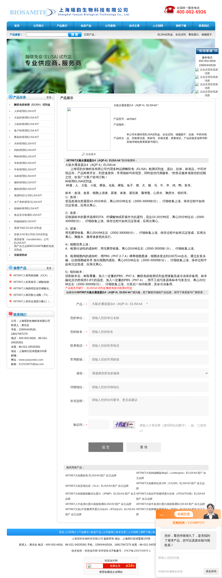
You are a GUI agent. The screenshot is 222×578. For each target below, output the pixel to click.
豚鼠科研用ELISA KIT (26, 137)
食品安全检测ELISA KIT (27, 214)
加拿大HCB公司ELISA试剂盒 (31, 234)
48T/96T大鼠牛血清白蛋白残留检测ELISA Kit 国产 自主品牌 (170, 504)
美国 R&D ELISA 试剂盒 (28, 227)
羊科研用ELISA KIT (25, 163)
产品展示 (83, 532)
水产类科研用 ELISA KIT (28, 201)
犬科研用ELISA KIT (25, 143)
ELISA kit (92, 288)
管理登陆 (103, 550)
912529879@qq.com (31, 364)
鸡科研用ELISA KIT (25, 150)
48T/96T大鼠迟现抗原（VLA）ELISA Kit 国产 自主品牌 (97, 485)
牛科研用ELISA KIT (25, 169)
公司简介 (71, 532)
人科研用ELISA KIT (25, 111)
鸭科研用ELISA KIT (25, 156)
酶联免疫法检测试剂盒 (119, 288)
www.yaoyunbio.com (31, 359)
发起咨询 (211, 571)
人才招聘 (133, 532)
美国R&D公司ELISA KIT (28, 195)
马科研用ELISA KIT (25, 176)
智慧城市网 (91, 550)
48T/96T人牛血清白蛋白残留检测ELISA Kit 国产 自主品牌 (98, 504)
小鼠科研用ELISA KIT (26, 124)
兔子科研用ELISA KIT (26, 130)
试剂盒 (102, 288)
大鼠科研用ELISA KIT (26, 117)
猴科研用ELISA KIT (25, 189)
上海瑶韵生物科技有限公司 (87, 538)
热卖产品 (96, 532)
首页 (61, 532)
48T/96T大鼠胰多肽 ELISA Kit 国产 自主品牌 (90, 475)
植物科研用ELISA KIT (26, 208)
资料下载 (145, 532)
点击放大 (90, 154)
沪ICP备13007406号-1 (137, 550)
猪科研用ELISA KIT (25, 182)
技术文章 (121, 532)
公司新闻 (108, 532)
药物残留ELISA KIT (25, 221)
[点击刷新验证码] (124, 424)
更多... (50, 97)
